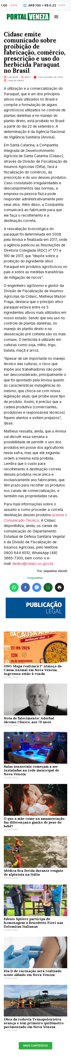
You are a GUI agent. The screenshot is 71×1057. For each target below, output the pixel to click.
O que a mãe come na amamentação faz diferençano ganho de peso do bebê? (34, 822)
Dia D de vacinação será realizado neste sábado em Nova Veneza (33, 973)
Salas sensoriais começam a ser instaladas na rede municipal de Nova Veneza (31, 770)
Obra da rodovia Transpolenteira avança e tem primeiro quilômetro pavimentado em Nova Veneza (34, 1023)
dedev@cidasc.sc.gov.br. (33, 563)
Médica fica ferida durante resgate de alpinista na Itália (33, 872)
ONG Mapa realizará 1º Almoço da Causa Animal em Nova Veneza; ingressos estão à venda (33, 670)
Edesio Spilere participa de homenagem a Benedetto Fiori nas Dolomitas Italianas (33, 923)
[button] (56, 16)
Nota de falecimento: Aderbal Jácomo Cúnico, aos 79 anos (29, 720)
